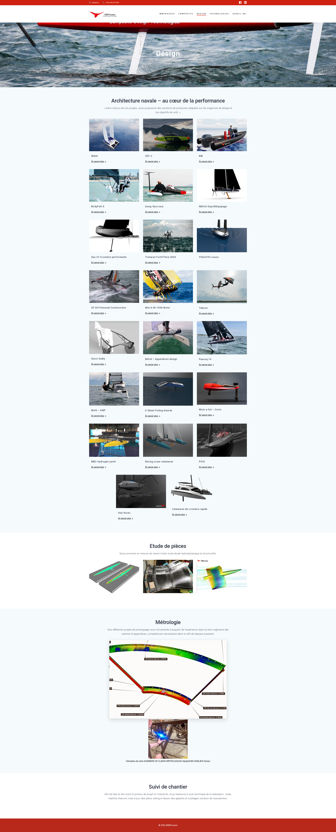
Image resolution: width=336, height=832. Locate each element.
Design (201, 13)
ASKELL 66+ (240, 13)
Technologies (219, 13)
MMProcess (167, 13)
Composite (185, 13)
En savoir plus (97, 161)
